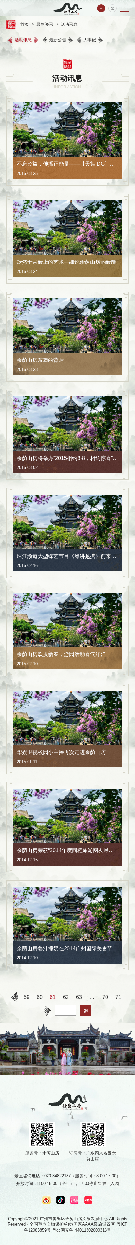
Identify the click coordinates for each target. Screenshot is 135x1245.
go (86, 1010)
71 (118, 997)
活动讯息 (23, 39)
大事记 (89, 39)
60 (40, 997)
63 (79, 997)
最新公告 (57, 39)
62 (66, 997)
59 (26, 997)
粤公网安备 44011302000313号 (81, 1230)
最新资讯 (44, 24)
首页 (24, 24)
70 (105, 997)
